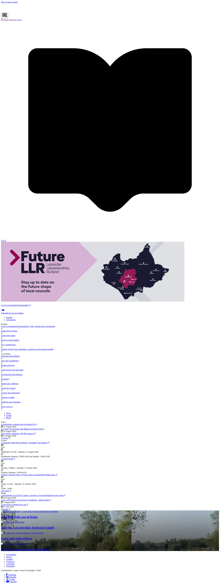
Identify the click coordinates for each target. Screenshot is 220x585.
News (3, 422)
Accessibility (11, 555)
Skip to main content (9, 2)
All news (4, 438)
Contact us (10, 561)
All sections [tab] (11, 320)
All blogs (4, 509)
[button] (11, 20)
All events (5, 491)
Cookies (9, 559)
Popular (4, 324)
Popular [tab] (9, 317)
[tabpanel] (110, 338)
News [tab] (8, 413)
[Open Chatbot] (4, 15)
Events (3, 440)
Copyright (10, 564)
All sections (5, 354)
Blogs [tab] (8, 418)
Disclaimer (10, 566)
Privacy (9, 557)
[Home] (18, 11)
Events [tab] (9, 415)
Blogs (3, 493)
